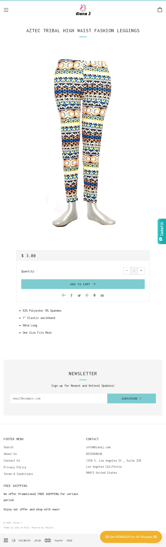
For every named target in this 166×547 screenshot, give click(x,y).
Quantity (27, 271)
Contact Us (12, 460)
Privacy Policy (15, 467)
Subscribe (129, 398)
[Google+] (64, 295)
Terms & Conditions (18, 474)
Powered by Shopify (42, 527)
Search (8, 447)
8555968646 (94, 454)
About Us (10, 454)
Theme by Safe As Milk (16, 527)
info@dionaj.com (98, 447)
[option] (83, 141)
